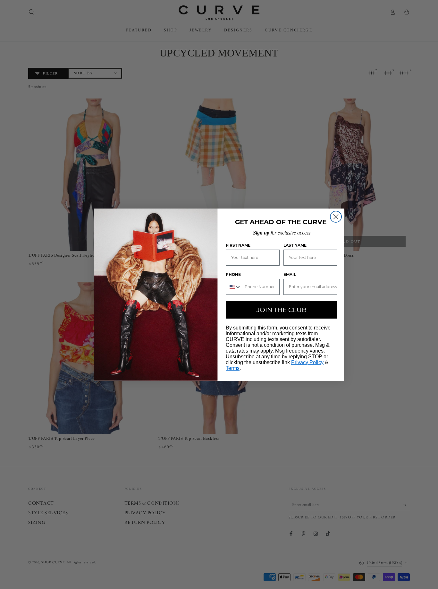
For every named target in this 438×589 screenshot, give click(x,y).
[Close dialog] (335, 216)
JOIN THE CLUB (282, 310)
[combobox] (233, 286)
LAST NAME (295, 245)
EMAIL (289, 274)
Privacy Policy (307, 362)
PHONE (233, 274)
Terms (233, 368)
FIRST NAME (238, 245)
